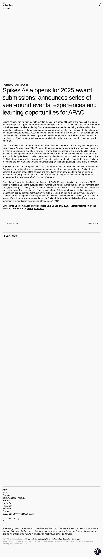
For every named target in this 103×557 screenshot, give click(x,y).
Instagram (7, 509)
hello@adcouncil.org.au (14, 498)
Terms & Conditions (35, 539)
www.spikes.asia (35, 208)
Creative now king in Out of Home (29, 308)
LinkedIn (7, 503)
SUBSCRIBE (10, 519)
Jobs (5, 492)
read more (11, 310)
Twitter (6, 511)
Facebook (7, 506)
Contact (6, 495)
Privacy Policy (51, 539)
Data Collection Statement (69, 539)
